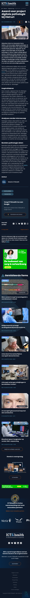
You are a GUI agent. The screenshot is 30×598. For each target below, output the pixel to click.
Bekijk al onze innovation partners (15, 511)
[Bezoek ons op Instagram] (21, 543)
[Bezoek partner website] (15, 520)
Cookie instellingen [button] (15, 589)
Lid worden (15, 477)
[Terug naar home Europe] (9, 4)
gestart (3, 72)
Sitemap (15, 584)
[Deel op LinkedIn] (25, 223)
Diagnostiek (7, 194)
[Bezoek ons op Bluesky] (12, 543)
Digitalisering (11, 8)
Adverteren (15, 575)
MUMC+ (26, 165)
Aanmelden (15, 563)
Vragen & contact (15, 572)
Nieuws (5, 8)
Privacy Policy (15, 580)
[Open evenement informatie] (26, 594)
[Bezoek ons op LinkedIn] (18, 543)
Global (15, 587)
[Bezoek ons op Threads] (9, 543)
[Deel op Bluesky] (19, 223)
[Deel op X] (29, 22)
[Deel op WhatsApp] (27, 223)
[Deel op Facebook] (22, 223)
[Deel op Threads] (26, 22)
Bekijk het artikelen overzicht (12, 449)
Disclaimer (15, 582)
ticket (7, 242)
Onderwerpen (15, 577)
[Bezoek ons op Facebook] (15, 543)
